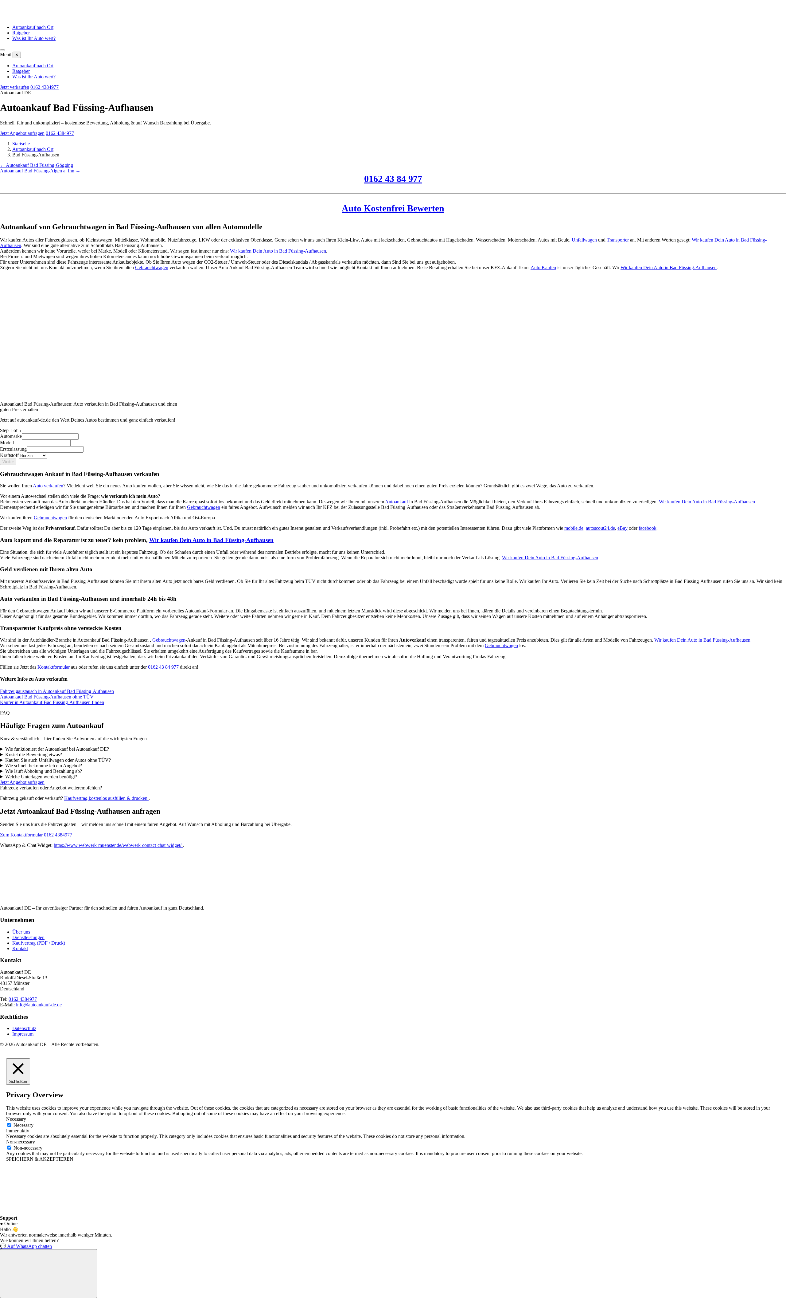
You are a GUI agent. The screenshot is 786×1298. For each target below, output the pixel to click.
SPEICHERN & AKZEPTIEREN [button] (39, 1159)
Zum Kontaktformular (21, 834)
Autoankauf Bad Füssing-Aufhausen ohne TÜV (47, 696)
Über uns (21, 931)
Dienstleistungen (28, 937)
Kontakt (20, 948)
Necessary (23, 1125)
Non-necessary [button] (20, 1141)
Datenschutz (24, 1028)
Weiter (8, 461)
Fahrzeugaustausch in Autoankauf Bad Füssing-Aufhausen (57, 691)
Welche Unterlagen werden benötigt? (41, 776)
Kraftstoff (9, 455)
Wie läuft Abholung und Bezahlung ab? (43, 771)
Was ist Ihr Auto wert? (34, 38)
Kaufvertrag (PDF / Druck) (38, 943)
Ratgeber (21, 32)
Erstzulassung (13, 449)
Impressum (22, 1033)
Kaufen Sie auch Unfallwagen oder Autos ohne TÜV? (58, 760)
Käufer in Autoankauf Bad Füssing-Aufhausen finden (52, 702)
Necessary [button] (16, 1119)
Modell (7, 442)
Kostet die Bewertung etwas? (33, 754)
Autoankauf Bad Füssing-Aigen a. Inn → (40, 170)
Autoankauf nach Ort (32, 27)
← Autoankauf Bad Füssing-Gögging (36, 165)
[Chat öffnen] (48, 1273)
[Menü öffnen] (2, 50)
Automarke (11, 436)
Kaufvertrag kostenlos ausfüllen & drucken (106, 798)
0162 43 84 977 (393, 179)
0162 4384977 (44, 87)
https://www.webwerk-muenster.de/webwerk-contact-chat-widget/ (118, 845)
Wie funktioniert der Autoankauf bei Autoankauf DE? (57, 749)
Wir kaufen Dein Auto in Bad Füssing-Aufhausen (278, 251)
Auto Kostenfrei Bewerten (393, 208)
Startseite (21, 143)
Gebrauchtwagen (151, 267)
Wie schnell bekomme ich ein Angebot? (43, 765)
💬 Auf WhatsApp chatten (26, 1246)
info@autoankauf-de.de (39, 1004)
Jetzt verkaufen (14, 87)
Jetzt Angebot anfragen (22, 133)
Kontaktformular (53, 667)
